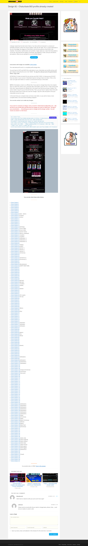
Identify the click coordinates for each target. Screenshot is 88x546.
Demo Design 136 (15, 420)
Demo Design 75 (15, 321)
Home (60, 544)
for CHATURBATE (33, 42)
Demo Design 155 (15, 451)
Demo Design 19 (15, 231)
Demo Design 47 (15, 277)
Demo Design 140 (15, 426)
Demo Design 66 (15, 306)
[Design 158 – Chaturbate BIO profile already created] (65, 113)
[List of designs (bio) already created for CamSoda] (70, 61)
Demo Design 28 (15, 246)
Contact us (74, 544)
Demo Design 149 (15, 441)
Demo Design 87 (15, 340)
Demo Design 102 (15, 365)
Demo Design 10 (15, 217)
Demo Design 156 (15, 452)
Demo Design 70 (15, 313)
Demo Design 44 (15, 272)
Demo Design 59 (15, 296)
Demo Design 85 (15, 337)
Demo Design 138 (15, 423)
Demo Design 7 (15, 212)
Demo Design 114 (15, 384)
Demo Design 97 (15, 357)
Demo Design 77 (15, 324)
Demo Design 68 (15, 309)
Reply (57, 496)
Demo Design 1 (15, 202)
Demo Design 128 (15, 407)
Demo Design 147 (15, 438)
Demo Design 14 (15, 223)
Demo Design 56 (15, 292)
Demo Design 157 (15, 454)
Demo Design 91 (15, 347)
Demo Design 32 (15, 253)
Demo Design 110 (15, 378)
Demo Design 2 (15, 204)
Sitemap (78, 544)
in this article (33, 64)
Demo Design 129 (15, 408)
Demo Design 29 (15, 248)
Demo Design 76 (15, 322)
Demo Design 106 (15, 371)
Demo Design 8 (15, 214)
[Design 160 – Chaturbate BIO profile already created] (65, 102)
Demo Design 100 (15, 361)
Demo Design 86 (15, 339)
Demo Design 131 (15, 412)
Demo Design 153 (15, 447)
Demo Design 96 (15, 355)
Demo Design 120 (15, 394)
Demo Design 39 (15, 264)
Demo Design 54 (15, 288)
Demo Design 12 (15, 220)
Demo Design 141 (15, 428)
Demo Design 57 (15, 293)
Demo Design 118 (15, 391)
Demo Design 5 (15, 209)
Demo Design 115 (15, 386)
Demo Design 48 (15, 279)
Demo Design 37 (15, 261)
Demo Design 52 (15, 285)
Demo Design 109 (15, 376)
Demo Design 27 (15, 244)
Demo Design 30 (15, 249)
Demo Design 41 (15, 267)
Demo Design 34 (15, 256)
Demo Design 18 (15, 230)
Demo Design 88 (15, 342)
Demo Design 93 (15, 350)
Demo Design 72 (15, 316)
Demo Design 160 (15, 459)
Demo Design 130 (15, 410)
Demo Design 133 (15, 415)
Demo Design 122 (15, 397)
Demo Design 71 (15, 314)
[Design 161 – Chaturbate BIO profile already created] (65, 96)
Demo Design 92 (15, 348)
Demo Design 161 (15, 460)
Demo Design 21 (15, 235)
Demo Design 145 (15, 434)
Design (16, 215)
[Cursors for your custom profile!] (70, 71)
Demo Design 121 (15, 395)
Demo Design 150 (15, 443)
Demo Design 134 (15, 417)
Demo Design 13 (15, 222)
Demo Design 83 (15, 334)
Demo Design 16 (15, 227)
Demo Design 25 (15, 241)
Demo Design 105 (15, 369)
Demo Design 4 (15, 207)
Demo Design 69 (15, 311)
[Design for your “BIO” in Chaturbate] (65, 90)
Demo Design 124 (15, 400)
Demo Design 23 (15, 238)
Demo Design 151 (15, 444)
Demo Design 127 (15, 405)
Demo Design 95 (15, 353)
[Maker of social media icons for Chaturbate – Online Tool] (70, 55)
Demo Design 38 (15, 262)
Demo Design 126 (15, 404)
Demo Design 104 (15, 368)
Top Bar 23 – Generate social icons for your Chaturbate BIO (34, 484)
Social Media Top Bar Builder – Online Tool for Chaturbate (72, 82)
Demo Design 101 (15, 363)
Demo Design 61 (15, 300)
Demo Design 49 (15, 280)
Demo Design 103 (15, 366)
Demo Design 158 (15, 456)
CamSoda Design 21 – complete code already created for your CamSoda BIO (18, 485)
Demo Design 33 (15, 254)
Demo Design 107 (15, 373)
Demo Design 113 (15, 382)
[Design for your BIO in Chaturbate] (70, 45)
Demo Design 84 (15, 335)
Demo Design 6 (15, 210)
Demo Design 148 (15, 439)
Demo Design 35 (15, 257)
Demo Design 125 (15, 402)
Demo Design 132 (15, 413)
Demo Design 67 (15, 308)
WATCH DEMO (34, 57)
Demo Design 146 (15, 436)
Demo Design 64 (15, 305)
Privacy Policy (64, 544)
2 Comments (43, 42)
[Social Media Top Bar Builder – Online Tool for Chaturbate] (65, 83)
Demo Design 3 (15, 205)
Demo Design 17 (15, 228)
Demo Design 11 (15, 218)
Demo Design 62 (15, 301)
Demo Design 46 (15, 275)
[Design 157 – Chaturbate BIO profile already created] (65, 119)
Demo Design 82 (15, 332)
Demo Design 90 (15, 345)
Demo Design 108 (15, 374)
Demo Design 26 (15, 243)
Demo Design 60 (15, 298)
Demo (12, 215)
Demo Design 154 (15, 449)
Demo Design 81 (15, 331)
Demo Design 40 (15, 266)
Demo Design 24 (15, 240)
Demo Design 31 (15, 251)
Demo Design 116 (15, 387)
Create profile (26, 42)
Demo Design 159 (15, 457)
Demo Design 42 (15, 269)
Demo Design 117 (15, 389)
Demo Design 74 (15, 319)
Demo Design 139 (15, 425)
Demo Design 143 (15, 431)
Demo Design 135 (15, 418)
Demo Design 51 (15, 283)
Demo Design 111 (15, 379)
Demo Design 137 (15, 421)
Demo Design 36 (15, 259)
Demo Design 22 (15, 236)
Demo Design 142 (15, 430)
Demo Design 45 (15, 274)
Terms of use (69, 544)
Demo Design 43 (15, 270)
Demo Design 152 (15, 446)
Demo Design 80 (15, 329)
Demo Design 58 (15, 295)
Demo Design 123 (15, 399)
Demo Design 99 (15, 360)
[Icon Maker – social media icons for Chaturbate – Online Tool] (70, 50)
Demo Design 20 (15, 233)
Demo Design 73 (15, 318)
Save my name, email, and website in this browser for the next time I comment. (32, 531)
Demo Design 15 (15, 225)
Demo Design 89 (15, 344)
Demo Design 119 (15, 392)
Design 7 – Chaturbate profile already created (50, 484)
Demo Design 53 (15, 287)
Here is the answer (41, 466)
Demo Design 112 (15, 381)
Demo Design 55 (15, 290)
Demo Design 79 (15, 327)
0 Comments (69, 85)
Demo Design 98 (15, 358)
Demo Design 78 (15, 326)
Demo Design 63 (15, 303)
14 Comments (69, 91)
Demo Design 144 (15, 433)
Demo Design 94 (15, 352)
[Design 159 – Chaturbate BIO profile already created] (65, 108)
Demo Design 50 (15, 282)
